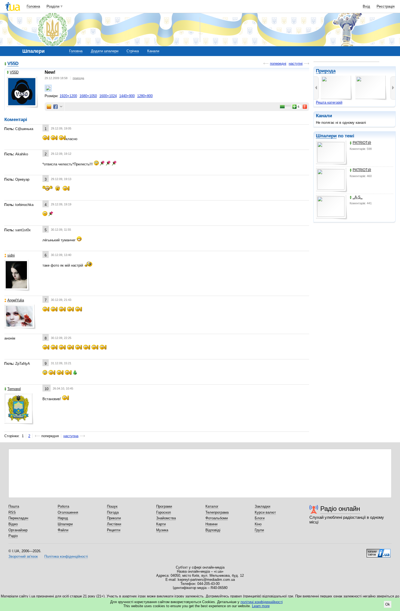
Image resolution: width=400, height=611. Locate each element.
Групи (259, 530)
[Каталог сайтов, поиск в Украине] (378, 551)
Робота (63, 506)
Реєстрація (386, 6)
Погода (113, 512)
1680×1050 (88, 96)
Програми (164, 506)
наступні (296, 63)
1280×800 (145, 96)
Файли (63, 530)
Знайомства (166, 518)
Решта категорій (329, 102)
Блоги (259, 518)
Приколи (114, 518)
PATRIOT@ (362, 143)
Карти (161, 524)
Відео (13, 524)
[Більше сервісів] (61, 107)
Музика (162, 530)
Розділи (53, 6)
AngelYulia (15, 300)
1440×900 (127, 96)
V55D (13, 63)
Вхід (366, 6)
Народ (63, 518)
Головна (33, 6)
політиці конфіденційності (262, 602)
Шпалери (326, 135)
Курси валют (265, 512)
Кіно (258, 524)
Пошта (13, 506)
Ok (387, 604)
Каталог (212, 506)
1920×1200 (68, 96)
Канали (153, 51)
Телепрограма (217, 512)
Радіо (13, 536)
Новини (211, 524)
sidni (11, 255)
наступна (70, 436)
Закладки (262, 506)
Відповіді (212, 530)
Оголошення (68, 512)
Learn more (261, 606)
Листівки (114, 524)
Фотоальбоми (216, 518)
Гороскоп (163, 512)
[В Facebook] (55, 106)
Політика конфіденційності (66, 556)
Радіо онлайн (340, 508)
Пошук (112, 506)
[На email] (49, 106)
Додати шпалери (104, 51)
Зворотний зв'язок (23, 556)
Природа (326, 70)
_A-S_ (357, 197)
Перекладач (18, 518)
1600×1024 (108, 96)
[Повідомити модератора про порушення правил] (305, 106)
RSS (12, 512)
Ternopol (14, 389)
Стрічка (133, 51)
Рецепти (113, 530)
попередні (278, 63)
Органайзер (17, 530)
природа (78, 78)
